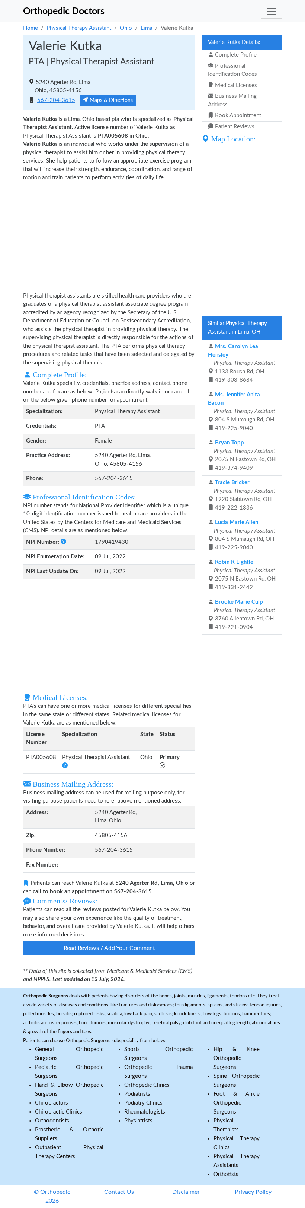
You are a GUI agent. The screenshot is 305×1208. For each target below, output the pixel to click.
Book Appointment (237, 115)
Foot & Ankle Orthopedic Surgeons (237, 1103)
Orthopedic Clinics (147, 1085)
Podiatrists (137, 1094)
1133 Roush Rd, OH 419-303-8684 (241, 363)
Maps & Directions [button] (110, 100)
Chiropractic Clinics (58, 1112)
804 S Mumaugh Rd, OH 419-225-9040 (241, 411)
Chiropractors (51, 1103)
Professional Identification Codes (232, 70)
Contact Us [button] (119, 1192)
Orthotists (226, 1174)
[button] (62, 542)
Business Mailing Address (232, 100)
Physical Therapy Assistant (78, 28)
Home (30, 28)
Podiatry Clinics (143, 1103)
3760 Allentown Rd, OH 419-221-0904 (243, 614)
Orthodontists (52, 1121)
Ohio (126, 28)
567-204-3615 (56, 100)
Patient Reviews (234, 126)
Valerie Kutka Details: (234, 42)
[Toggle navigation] (271, 11)
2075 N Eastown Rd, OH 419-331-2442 (244, 574)
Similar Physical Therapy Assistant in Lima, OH (237, 328)
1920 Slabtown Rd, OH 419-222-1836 (243, 495)
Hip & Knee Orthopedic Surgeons (237, 1058)
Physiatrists (138, 1121)
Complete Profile (235, 55)
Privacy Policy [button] (253, 1192)
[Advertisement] (109, 236)
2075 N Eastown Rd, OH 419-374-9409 (244, 455)
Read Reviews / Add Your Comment (109, 948)
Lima (146, 28)
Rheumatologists (144, 1112)
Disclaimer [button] (186, 1192)
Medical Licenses (235, 85)
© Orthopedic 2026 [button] (52, 1196)
